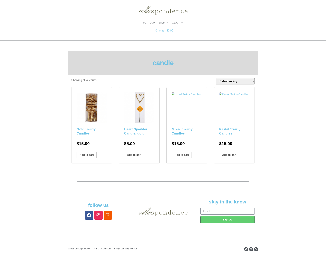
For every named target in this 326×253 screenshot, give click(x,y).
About (175, 23)
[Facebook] (89, 215)
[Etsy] (108, 215)
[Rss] (256, 249)
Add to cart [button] (86, 154)
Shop (162, 23)
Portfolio (149, 23)
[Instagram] (98, 215)
